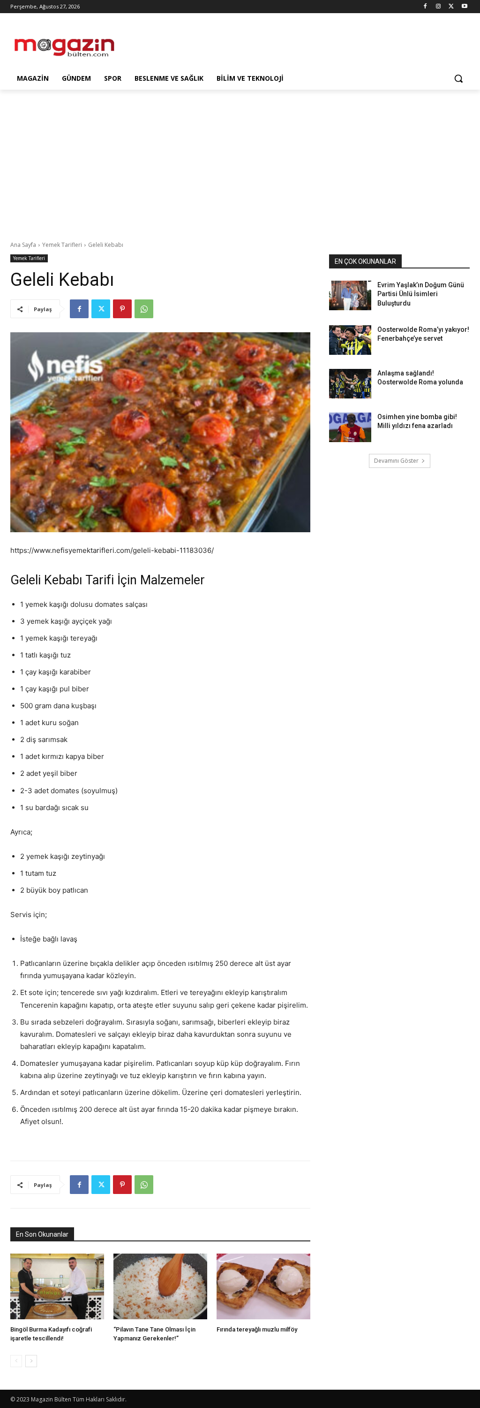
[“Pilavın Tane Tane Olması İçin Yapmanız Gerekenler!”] (160, 1286)
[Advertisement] (230, 43)
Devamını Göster (396, 461)
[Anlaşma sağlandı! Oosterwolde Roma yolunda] (350, 383)
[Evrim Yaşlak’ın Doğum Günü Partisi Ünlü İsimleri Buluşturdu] (350, 295)
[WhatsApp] (144, 308)
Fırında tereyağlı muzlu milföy (257, 1329)
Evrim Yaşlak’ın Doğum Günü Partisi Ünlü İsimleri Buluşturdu (420, 294)
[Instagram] (438, 6)
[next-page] (31, 1361)
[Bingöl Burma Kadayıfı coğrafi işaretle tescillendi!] (57, 1286)
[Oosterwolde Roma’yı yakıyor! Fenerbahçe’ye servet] (350, 340)
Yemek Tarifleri (62, 245)
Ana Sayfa (23, 245)
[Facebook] (425, 6)
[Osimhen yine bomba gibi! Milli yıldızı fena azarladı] (350, 427)
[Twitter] (451, 6)
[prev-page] (16, 1361)
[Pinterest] (122, 308)
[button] (458, 78)
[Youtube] (464, 6)
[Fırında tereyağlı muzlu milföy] (263, 1286)
